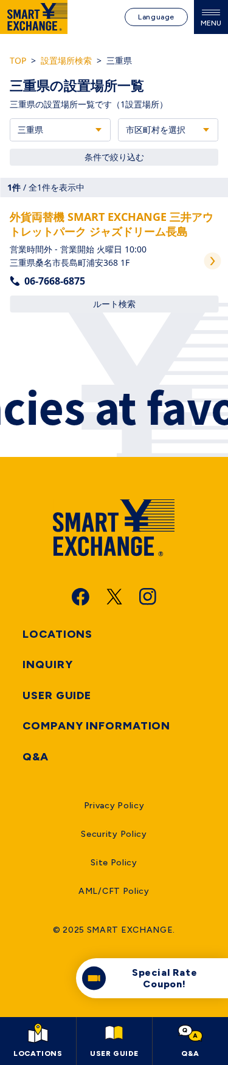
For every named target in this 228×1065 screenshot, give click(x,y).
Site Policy (114, 862)
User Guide (56, 695)
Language (156, 17)
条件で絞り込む (114, 157)
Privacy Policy (114, 805)
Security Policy (114, 834)
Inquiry (47, 664)
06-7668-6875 (54, 281)
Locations (57, 634)
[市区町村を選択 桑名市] (168, 129)
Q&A (35, 756)
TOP (18, 60)
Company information (96, 725)
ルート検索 (114, 303)
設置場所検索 (66, 60)
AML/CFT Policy (114, 891)
